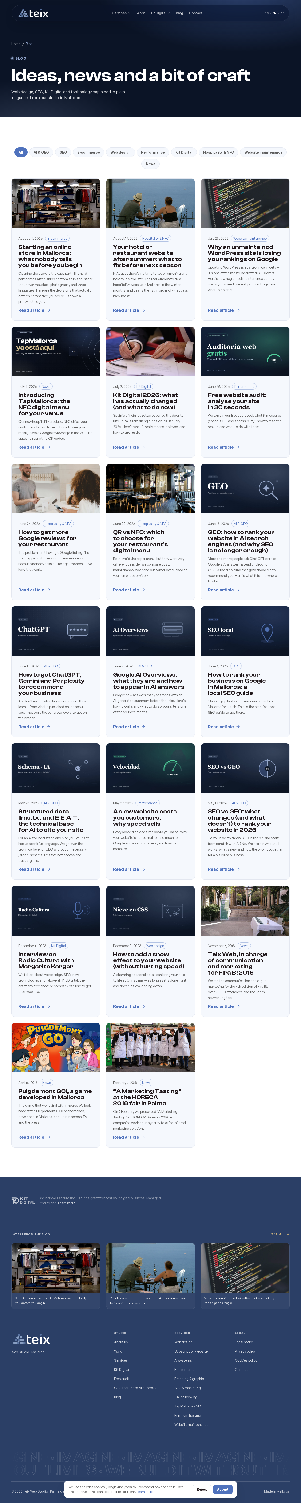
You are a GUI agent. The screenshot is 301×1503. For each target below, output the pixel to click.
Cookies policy (246, 1360)
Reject (202, 1489)
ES (267, 13)
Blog (179, 13)
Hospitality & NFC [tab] (218, 152)
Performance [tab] (153, 152)
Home (15, 44)
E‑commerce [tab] (89, 152)
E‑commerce (184, 1369)
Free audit (122, 1378)
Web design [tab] (121, 152)
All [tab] (21, 152)
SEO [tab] (63, 152)
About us (121, 1342)
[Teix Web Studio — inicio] (33, 13)
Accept (223, 1489)
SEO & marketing (187, 1388)
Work (140, 13)
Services (119, 13)
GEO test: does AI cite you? (135, 1388)
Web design (183, 1342)
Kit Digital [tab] (183, 152)
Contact (195, 13)
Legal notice (244, 1342)
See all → (280, 1234)
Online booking (185, 1397)
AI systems (183, 1360)
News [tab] (150, 164)
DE (282, 13)
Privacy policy (245, 1351)
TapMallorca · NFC (188, 1406)
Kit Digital (158, 13)
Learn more (66, 1203)
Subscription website (191, 1351)
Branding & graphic (189, 1378)
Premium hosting (187, 1415)
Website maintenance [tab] (263, 152)
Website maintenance (191, 1424)
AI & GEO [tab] (41, 152)
